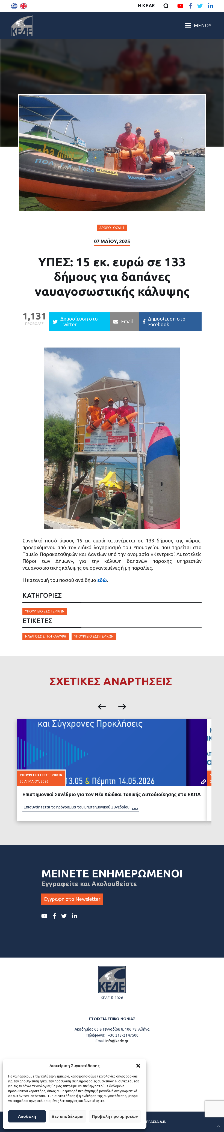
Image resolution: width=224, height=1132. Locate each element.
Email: (100, 1041)
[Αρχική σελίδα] (22, 26)
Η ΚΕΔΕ (146, 5)
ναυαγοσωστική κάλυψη (45, 636)
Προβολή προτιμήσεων (115, 1116)
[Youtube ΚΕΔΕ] (180, 6)
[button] (138, 1065)
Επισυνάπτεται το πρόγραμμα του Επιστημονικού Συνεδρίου (76, 807)
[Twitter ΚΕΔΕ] (200, 6)
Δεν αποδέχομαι (67, 1116)
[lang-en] (23, 6)
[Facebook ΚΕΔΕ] (190, 6)
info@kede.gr (116, 1041)
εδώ (102, 580)
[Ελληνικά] (14, 6)
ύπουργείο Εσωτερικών (94, 636)
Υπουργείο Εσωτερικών (44, 611)
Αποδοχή (27, 1116)
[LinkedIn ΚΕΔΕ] (210, 6)
